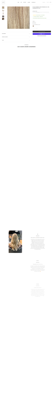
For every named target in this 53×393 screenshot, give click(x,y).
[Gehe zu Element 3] (3, 13)
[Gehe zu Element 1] (3, 7)
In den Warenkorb (42, 31)
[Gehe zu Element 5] (3, 19)
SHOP (21, 2)
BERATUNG (24, 2)
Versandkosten (38, 12)
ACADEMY (29, 2)
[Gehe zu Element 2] (3, 10)
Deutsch (44, 2)
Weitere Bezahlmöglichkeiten (41, 35)
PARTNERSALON (33, 2)
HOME (18, 2)
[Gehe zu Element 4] (3, 16)
